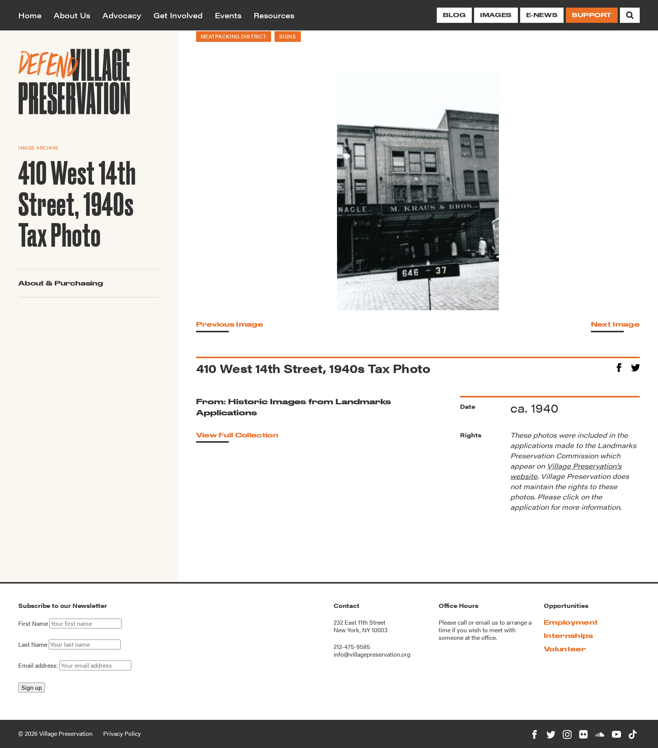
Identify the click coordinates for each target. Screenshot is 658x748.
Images (495, 15)
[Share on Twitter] (635, 366)
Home (30, 15)
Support (592, 15)
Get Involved (178, 15)
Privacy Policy (122, 733)
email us (487, 622)
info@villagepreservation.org (372, 654)
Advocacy (121, 15)
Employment (571, 622)
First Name (33, 623)
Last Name (32, 644)
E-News (541, 15)
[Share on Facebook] (619, 366)
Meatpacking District (234, 36)
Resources (274, 15)
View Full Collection (237, 435)
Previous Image (229, 324)
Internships (568, 635)
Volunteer (565, 648)
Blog (454, 15)
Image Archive (38, 147)
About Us (72, 15)
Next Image (615, 324)
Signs (287, 36)
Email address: (38, 665)
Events (228, 15)
